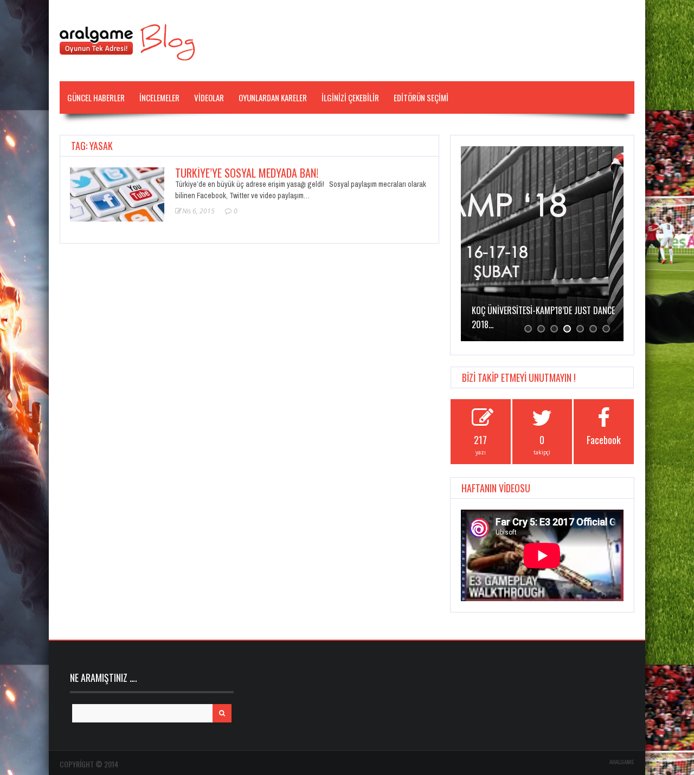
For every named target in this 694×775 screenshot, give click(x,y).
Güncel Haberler (96, 97)
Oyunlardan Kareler (273, 97)
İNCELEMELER (159, 97)
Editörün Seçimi (421, 97)
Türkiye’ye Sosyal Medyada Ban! (246, 173)
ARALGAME (621, 762)
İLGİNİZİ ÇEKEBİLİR (350, 97)
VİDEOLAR (209, 97)
